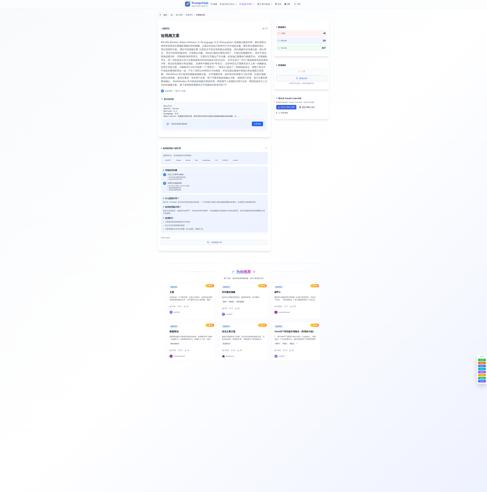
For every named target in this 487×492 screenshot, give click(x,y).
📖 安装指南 (283, 113)
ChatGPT (168, 160)
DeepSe (482, 372)
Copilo (482, 381)
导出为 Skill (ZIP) (288, 107)
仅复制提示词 (216, 242)
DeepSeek (206, 160)
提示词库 (179, 15)
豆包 (216, 160)
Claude (178, 160)
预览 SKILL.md (308, 107)
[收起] (266, 148)
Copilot (235, 160)
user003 (168, 91)
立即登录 (257, 124)
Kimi (196, 160)
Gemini (188, 160)
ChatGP (482, 360)
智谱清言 (225, 160)
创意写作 (189, 15)
